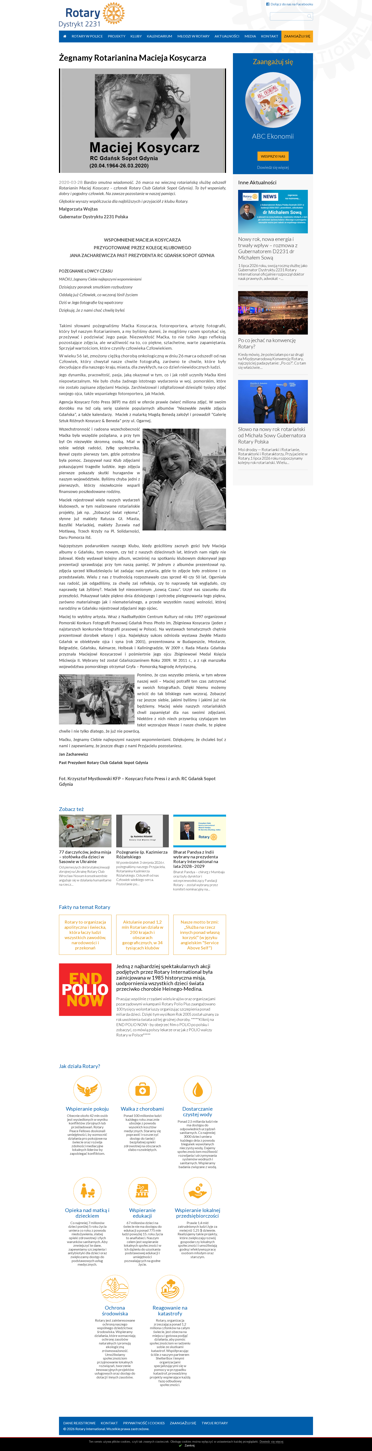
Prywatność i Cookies (144, 1423)
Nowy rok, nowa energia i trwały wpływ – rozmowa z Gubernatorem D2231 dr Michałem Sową (268, 248)
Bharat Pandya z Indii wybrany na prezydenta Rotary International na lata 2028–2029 (195, 859)
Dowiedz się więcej (273, 167)
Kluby (136, 36)
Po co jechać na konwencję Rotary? (267, 343)
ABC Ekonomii (273, 136)
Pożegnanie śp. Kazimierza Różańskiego (141, 854)
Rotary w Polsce (87, 36)
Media (250, 36)
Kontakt (269, 36)
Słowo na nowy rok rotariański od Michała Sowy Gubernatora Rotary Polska (272, 435)
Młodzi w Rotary (193, 36)
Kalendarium (159, 36)
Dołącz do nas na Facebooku (292, 4)
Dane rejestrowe (79, 1423)
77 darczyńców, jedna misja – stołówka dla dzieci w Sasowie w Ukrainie (85, 856)
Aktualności (227, 36)
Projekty (116, 36)
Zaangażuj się (297, 36)
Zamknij (190, 1445)
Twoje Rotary (215, 1423)
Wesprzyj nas (273, 156)
